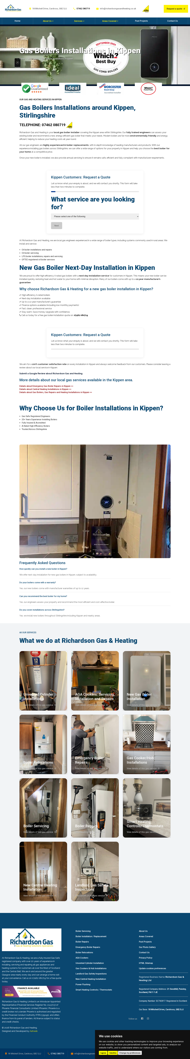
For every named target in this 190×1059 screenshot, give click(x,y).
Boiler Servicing (36, 826)
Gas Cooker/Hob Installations (140, 760)
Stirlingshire (33, 58)
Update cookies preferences (152, 968)
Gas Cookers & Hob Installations (91, 968)
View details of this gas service (38, 705)
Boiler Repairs (86, 826)
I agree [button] (103, 1053)
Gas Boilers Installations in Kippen (57, 58)
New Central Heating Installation (40, 887)
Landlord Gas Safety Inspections (91, 887)
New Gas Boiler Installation (139, 696)
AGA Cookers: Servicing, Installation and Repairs (95, 696)
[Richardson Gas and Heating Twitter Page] (147, 1019)
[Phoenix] (31, 991)
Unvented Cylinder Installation (90, 963)
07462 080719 (83, 8)
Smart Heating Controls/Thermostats (145, 823)
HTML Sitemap (146, 963)
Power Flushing (83, 984)
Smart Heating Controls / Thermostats (94, 990)
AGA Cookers (82, 958)
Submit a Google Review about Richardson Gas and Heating (50, 373)
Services (78, 21)
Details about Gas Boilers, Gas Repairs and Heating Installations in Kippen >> (55, 392)
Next (56, 225)
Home (17, 21)
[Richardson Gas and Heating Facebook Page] (141, 1019)
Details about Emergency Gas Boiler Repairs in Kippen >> (46, 386)
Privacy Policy (145, 958)
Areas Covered (109, 21)
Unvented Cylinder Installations (38, 696)
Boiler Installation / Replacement (91, 936)
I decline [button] (112, 1053)
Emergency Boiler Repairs (88, 947)
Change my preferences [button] (129, 1053)
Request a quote (174, 9)
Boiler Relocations (38, 762)
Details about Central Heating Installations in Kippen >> (45, 389)
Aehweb (34, 1031)
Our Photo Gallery (147, 947)
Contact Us (172, 21)
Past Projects (141, 21)
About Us (47, 21)
